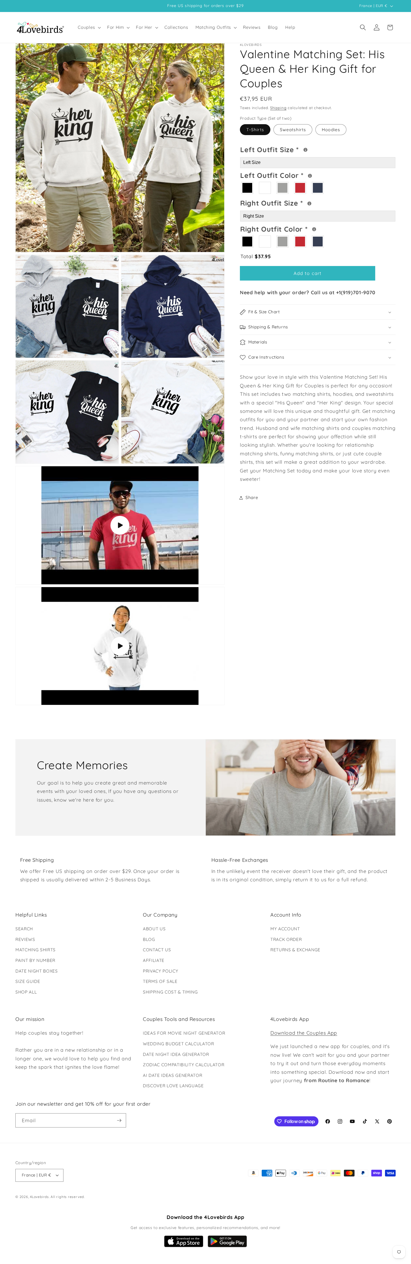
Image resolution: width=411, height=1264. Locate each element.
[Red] (300, 188)
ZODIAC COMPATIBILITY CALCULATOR (183, 1064)
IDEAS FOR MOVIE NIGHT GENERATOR (184, 1033)
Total (255, 256)
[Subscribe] (119, 1120)
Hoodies (331, 129)
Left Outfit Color (294, 175)
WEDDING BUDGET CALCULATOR (178, 1043)
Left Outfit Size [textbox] (292, 149)
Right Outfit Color (295, 228)
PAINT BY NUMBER (35, 960)
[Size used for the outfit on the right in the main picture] (309, 203)
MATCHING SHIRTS (35, 949)
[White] (265, 188)
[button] (88, 27)
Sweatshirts (293, 129)
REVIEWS (25, 939)
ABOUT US (154, 928)
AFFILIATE (153, 960)
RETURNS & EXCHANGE (295, 949)
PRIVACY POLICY (160, 971)
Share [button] (251, 497)
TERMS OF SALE (160, 981)
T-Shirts (255, 129)
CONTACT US (157, 949)
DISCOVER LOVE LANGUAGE (173, 1085)
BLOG (149, 939)
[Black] (247, 188)
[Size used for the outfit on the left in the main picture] (305, 150)
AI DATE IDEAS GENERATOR (172, 1075)
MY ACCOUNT (285, 928)
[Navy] (318, 188)
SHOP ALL (26, 992)
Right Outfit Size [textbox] (293, 202)
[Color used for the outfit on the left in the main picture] (310, 176)
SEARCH (24, 928)
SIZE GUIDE (27, 981)
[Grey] (282, 188)
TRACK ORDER (286, 939)
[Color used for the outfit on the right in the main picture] (314, 229)
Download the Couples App (303, 1033)
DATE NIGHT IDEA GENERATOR (176, 1054)
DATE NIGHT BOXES (36, 971)
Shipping (278, 107)
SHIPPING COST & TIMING (170, 992)
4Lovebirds (39, 1197)
